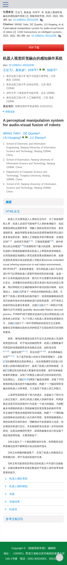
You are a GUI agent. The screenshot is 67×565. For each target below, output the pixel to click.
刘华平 (32, 70)
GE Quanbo (31, 133)
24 (24, 379)
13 (5, 351)
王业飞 (7, 70)
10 (19, 291)
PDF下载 (34, 47)
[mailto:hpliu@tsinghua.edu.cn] (43, 69)
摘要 (9, 202)
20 (9, 356)
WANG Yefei (11, 133)
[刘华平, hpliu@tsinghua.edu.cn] (40, 69)
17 (26, 351)
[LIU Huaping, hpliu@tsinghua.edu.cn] (23, 137)
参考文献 (14, 519)
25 (27, 379)
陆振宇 (51, 70)
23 (7, 370)
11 (39, 305)
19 (44, 351)
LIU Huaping (11, 137)
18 (41, 351)
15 (7, 351)
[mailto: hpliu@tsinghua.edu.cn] (26, 137)
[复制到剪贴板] (41, 19)
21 (12, 356)
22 (5, 361)
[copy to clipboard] (59, 35)
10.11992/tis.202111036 (25, 19)
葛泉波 (19, 70)
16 (23, 351)
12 (14, 323)
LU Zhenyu (37, 137)
